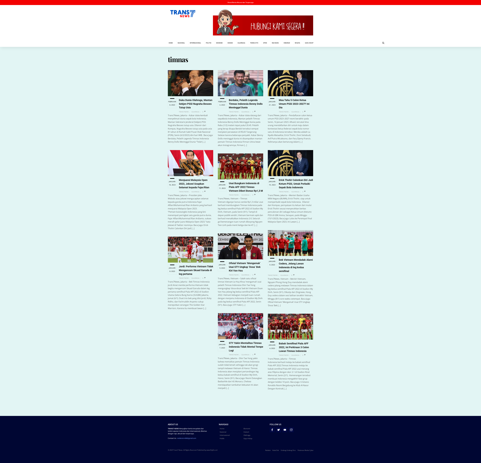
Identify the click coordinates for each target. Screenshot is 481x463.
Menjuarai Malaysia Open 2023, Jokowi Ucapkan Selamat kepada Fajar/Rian (194, 184)
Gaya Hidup (309, 43)
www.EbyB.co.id (211, 450)
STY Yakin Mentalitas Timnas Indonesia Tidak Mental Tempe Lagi (246, 346)
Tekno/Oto (254, 43)
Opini (265, 43)
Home (171, 43)
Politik (208, 43)
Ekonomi (219, 43)
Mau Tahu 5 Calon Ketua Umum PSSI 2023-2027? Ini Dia (294, 104)
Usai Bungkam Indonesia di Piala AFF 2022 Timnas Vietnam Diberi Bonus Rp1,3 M (246, 187)
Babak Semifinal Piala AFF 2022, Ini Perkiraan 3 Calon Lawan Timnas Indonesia (294, 347)
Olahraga (241, 43)
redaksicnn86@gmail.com (186, 438)
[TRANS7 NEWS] (182, 16)
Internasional (195, 43)
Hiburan (287, 43)
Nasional (181, 43)
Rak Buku (275, 43)
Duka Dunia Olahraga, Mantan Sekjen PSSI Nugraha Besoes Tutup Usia (195, 104)
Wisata (297, 43)
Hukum (230, 43)
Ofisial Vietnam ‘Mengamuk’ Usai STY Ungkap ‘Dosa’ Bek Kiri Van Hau (245, 267)
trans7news (184, 112)
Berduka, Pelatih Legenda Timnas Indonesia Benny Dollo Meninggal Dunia (246, 104)
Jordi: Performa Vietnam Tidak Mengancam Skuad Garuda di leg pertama (196, 270)
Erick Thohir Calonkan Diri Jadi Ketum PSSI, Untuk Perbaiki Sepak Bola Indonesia (296, 184)
